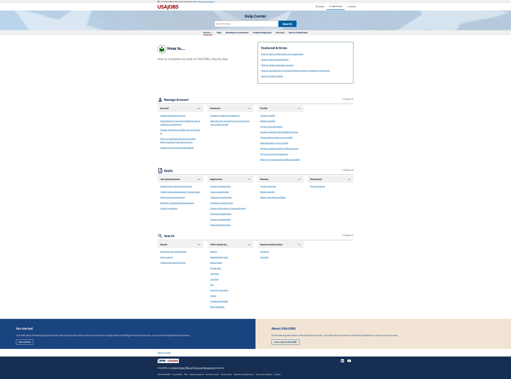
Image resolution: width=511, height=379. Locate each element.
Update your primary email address (177, 147)
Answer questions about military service (279, 148)
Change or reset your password (225, 115)
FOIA (186, 374)
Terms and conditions (264, 374)
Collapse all (347, 99)
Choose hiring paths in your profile (276, 137)
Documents (316, 179)
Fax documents (317, 186)
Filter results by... (219, 244)
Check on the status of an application (228, 208)
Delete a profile (267, 121)
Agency (213, 251)
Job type (214, 273)
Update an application (221, 197)
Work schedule (217, 306)
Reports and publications (244, 374)
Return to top (164, 352)
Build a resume (267, 191)
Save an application (219, 191)
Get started (25, 342)
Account (164, 108)
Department (216, 262)
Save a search (166, 257)
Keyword (264, 251)
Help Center (336, 6)
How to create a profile (272, 76)
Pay (212, 284)
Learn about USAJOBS (285, 342)
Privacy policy (226, 374)
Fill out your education (271, 126)
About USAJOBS (164, 374)
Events (321, 6)
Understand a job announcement (176, 186)
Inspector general (197, 374)
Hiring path (215, 268)
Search (352, 6)
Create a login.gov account (172, 115)
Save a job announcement (172, 197)
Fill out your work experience (274, 154)
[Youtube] (349, 362)
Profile (263, 108)
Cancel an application (220, 219)
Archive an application (220, 213)
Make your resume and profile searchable (280, 159)
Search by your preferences (173, 251)
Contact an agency (169, 208)
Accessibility (177, 374)
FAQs (219, 32)
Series (213, 295)
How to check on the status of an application (282, 54)
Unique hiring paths (262, 32)
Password (215, 108)
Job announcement (170, 179)
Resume (264, 179)
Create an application (220, 186)
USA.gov (277, 374)
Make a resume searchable (273, 197)
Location (214, 279)
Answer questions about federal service (279, 132)
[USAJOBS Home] (168, 9)
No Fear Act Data (212, 374)
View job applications (220, 224)
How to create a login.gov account (277, 65)
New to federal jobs (298, 32)
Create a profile (267, 115)
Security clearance (219, 290)
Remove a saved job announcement (177, 203)
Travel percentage (219, 301)
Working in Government (237, 32)
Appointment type (219, 257)
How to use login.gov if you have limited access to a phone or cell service (295, 70)
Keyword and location (271, 244)
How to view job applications (275, 59)
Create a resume (268, 186)
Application (216, 179)
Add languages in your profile (274, 143)
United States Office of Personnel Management (193, 367)
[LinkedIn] (342, 362)
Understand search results (173, 262)
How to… (208, 32)
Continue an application (221, 203)
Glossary (280, 32)
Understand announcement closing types (180, 191)
